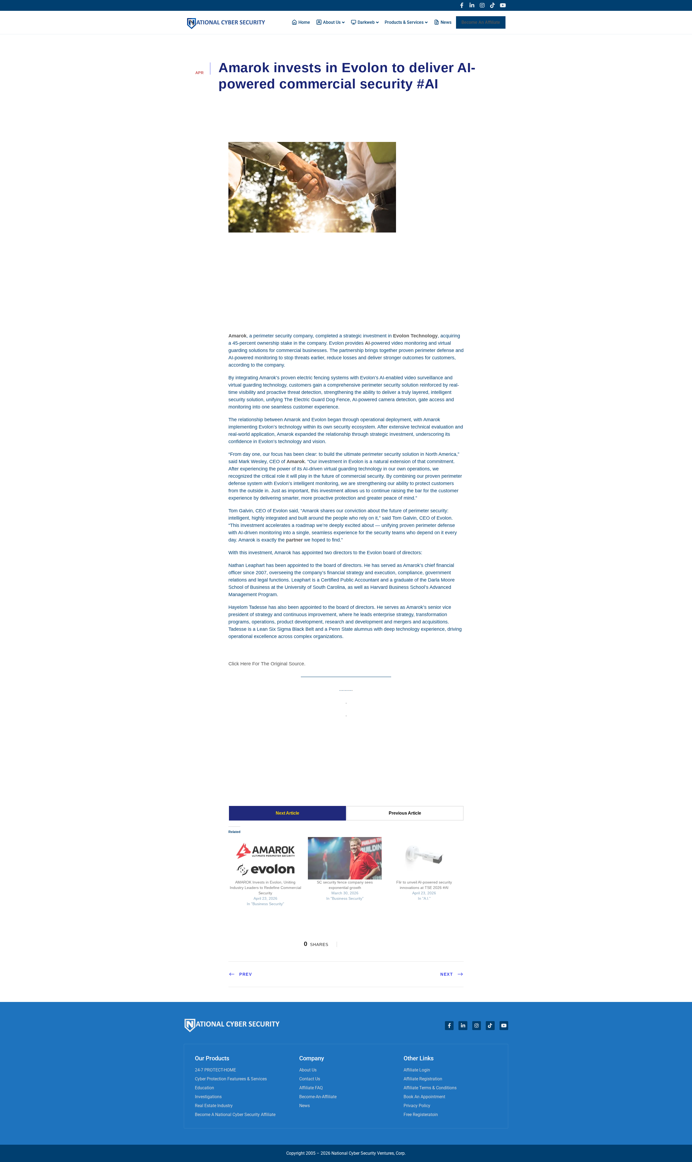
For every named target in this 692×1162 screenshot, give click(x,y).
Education (204, 1087)
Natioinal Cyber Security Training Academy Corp (274, 99)
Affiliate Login (417, 1070)
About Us (308, 1070)
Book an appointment (424, 1096)
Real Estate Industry (214, 1105)
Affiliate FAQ (311, 1087)
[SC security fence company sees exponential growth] (345, 858)
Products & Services (404, 22)
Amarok (237, 335)
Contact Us (309, 1078)
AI (367, 343)
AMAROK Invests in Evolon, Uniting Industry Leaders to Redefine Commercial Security (265, 887)
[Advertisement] (346, 282)
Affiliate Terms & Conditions (430, 1087)
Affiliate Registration (423, 1078)
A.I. (339, 99)
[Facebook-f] (461, 5)
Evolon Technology (415, 335)
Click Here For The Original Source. (266, 663)
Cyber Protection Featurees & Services (231, 1078)
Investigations (208, 1096)
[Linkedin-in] (472, 5)
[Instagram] (482, 5)
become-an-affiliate (318, 1096)
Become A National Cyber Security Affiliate (235, 1114)
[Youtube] (502, 5)
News (304, 1105)
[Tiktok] (492, 5)
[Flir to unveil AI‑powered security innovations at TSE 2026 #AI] (424, 858)
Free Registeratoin (421, 1114)
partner (294, 540)
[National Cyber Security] (346, 761)
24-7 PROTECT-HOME (215, 1070)
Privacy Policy (417, 1105)
